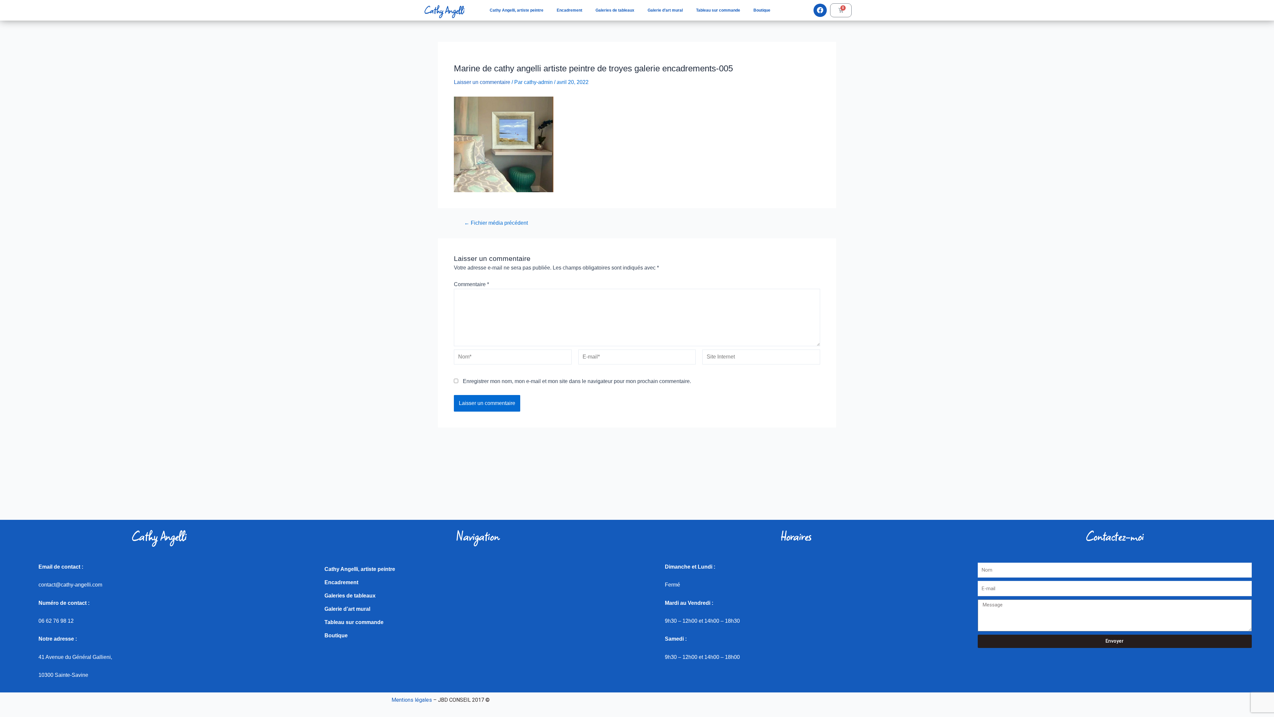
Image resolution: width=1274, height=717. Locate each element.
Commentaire (471, 284)
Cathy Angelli (444, 10)
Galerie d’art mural (665, 10)
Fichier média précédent (496, 223)
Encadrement (569, 10)
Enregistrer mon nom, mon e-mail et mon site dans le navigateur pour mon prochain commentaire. (577, 381)
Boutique (761, 10)
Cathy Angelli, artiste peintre (516, 10)
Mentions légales (411, 700)
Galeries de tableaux (615, 10)
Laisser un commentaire (482, 82)
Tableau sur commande (718, 10)
